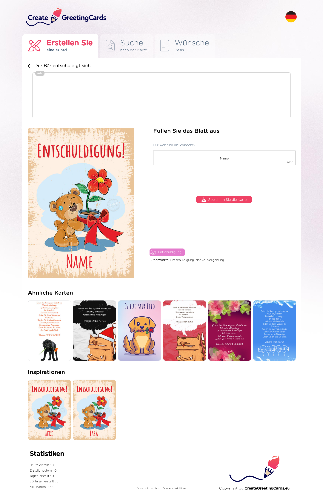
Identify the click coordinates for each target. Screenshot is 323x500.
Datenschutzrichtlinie (174, 488)
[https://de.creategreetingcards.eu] (152, 17)
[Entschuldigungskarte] (275, 330)
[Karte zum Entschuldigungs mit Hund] (50, 330)
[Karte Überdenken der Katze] (185, 330)
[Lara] (95, 410)
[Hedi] (50, 410)
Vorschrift (142, 488)
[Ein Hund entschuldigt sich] (140, 330)
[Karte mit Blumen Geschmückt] (230, 330)
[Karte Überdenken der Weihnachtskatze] (95, 330)
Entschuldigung (170, 252)
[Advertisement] (161, 95)
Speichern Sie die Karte (227, 200)
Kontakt (155, 488)
